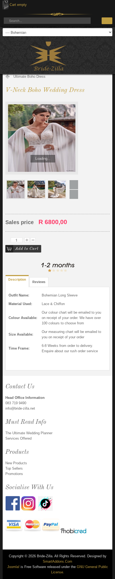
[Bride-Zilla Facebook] (13, 503)
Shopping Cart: (6, 5)
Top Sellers (14, 468)
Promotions (14, 474)
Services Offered (18, 438)
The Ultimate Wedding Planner (28, 433)
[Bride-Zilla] (48, 56)
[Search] (107, 20)
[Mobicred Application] (73, 531)
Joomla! (13, 567)
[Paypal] (50, 525)
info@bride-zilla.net (20, 408)
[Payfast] (14, 525)
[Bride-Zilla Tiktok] (45, 503)
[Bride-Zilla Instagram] (29, 503)
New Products (16, 463)
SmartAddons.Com (57, 561)
